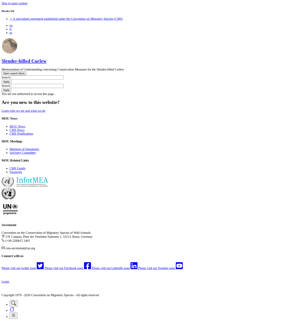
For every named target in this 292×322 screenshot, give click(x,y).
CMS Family (18, 168)
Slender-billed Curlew (24, 61)
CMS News (17, 130)
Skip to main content (14, 3)
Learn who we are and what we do (23, 110)
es (11, 32)
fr (11, 29)
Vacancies (16, 172)
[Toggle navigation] (13, 303)
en (11, 25)
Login (5, 281)
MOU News (17, 126)
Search (6, 77)
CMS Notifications (21, 133)
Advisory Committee (23, 152)
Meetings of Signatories (24, 149)
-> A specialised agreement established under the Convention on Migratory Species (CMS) (66, 18)
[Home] (9, 52)
